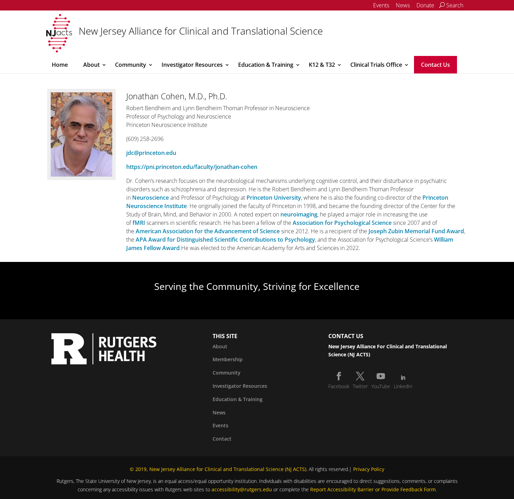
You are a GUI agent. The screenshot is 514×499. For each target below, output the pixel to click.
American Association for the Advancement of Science (208, 231)
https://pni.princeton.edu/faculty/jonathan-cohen (191, 167)
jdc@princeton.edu (151, 153)
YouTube (380, 386)
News (403, 5)
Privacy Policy (368, 469)
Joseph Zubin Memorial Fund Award (416, 231)
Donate (425, 5)
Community (130, 65)
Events (381, 5)
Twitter (360, 386)
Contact (222, 438)
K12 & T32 (322, 65)
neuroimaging (298, 214)
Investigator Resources (192, 65)
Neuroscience (150, 197)
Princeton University (274, 197)
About (91, 65)
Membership (228, 359)
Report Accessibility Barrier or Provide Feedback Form (373, 489)
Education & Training (265, 65)
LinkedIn (403, 386)
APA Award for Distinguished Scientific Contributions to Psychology (225, 239)
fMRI (139, 223)
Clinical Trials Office (376, 65)
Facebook (338, 386)
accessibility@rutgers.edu (242, 489)
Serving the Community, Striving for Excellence (256, 286)
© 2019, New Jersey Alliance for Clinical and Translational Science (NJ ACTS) (218, 469)
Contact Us (435, 65)
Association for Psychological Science (342, 223)
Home (60, 65)
